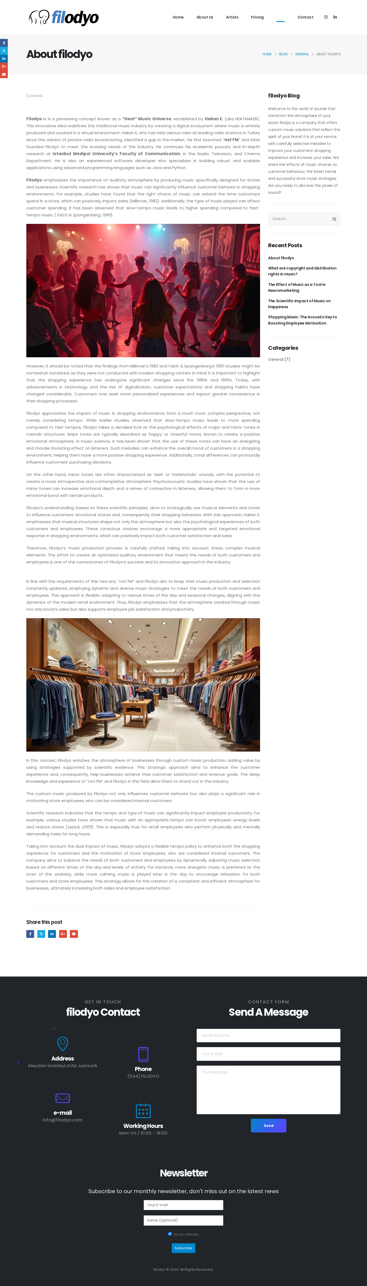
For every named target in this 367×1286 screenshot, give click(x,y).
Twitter (41, 934)
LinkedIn (52, 934)
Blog (280, 17)
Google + (63, 934)
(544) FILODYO (143, 1076)
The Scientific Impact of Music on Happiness (299, 303)
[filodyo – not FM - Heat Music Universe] (64, 17)
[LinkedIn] (335, 16)
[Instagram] (326, 16)
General (36, 96)
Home (178, 17)
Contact (305, 17)
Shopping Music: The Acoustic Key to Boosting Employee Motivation (302, 320)
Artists (232, 17)
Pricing (257, 17)
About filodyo (281, 258)
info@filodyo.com (62, 1120)
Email (74, 934)
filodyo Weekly (186, 1234)
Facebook (30, 934)
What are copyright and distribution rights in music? (302, 271)
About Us (204, 17)
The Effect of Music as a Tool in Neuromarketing (297, 287)
